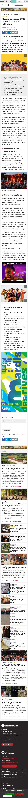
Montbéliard (14, 584)
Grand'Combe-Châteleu (16, 525)
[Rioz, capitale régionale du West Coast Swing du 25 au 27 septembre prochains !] (5, 629)
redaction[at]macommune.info (9, 758)
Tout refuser (19, 793)
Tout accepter (10, 793)
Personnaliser (7, 796)
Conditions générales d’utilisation (11, 741)
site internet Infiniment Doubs (13, 481)
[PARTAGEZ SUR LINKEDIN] (9, 32)
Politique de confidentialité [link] (18, 796)
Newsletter (7, 744)
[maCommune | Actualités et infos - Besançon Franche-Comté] (9, 5)
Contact (5, 729)
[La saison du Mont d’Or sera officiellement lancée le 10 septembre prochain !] (5, 641)
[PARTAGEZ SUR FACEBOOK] (3, 32)
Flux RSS (5, 737)
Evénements (13, 608)
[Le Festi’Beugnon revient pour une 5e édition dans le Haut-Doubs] (5, 527)
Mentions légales (7, 739)
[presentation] (22, 69)
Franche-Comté (14, 534)
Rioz (11, 627)
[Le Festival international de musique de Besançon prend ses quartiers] (5, 537)
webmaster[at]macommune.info (9, 777)
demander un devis (9, 766)
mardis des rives (6, 430)
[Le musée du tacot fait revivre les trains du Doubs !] (5, 598)
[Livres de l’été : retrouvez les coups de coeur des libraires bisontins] (14, 559)
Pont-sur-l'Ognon (15, 606)
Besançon (4, 501)
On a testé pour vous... (8, 699)
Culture (4, 16)
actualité (13, 545)
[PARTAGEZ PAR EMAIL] (12, 32)
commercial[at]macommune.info (9, 762)
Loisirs (13, 465)
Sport (23, 585)
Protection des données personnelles (12, 735)
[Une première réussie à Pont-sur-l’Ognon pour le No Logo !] (5, 608)
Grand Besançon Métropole (11, 14)
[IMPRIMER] (16, 32)
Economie (18, 618)
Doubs (3, 465)
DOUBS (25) (13, 544)
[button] (24, 1)
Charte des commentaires (9, 733)
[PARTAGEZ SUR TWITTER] (6, 32)
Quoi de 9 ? (5, 502)
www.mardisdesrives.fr (11, 421)
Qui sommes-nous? (8, 731)
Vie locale (16, 501)
